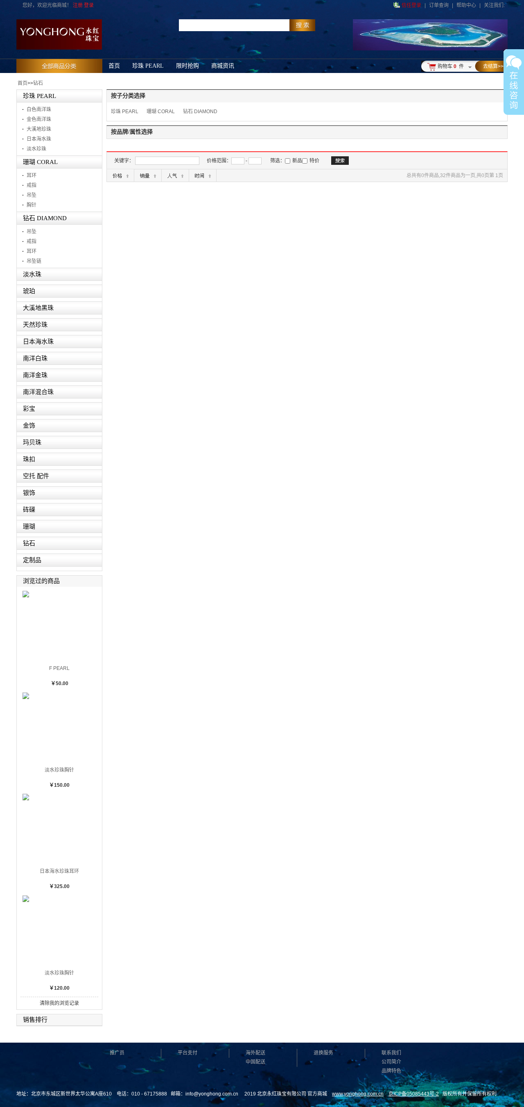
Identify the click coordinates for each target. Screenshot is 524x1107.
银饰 (29, 493)
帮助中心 (466, 5)
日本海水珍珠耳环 (59, 871)
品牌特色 (391, 1071)
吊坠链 (34, 261)
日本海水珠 (39, 139)
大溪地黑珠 (38, 308)
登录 (89, 5)
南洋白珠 (35, 358)
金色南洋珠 (39, 119)
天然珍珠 (35, 324)
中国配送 (255, 1062)
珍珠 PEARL (39, 96)
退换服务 (323, 1053)
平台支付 (187, 1053)
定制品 (32, 560)
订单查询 (439, 5)
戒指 (31, 185)
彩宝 (29, 408)
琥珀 (29, 291)
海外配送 (255, 1053)
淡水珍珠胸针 (59, 770)
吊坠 (31, 195)
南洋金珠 (35, 375)
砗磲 (29, 509)
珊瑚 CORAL (40, 162)
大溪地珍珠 (39, 129)
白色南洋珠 (39, 109)
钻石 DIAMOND (45, 218)
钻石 (38, 83)
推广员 (117, 1053)
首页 (22, 83)
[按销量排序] (147, 175)
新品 (297, 161)
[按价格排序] (120, 175)
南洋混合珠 (38, 392)
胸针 (31, 205)
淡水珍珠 (36, 149)
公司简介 (391, 1062)
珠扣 (29, 459)
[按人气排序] (175, 175)
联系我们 (391, 1053)
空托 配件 (36, 476)
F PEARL (59, 668)
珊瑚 (29, 526)
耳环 (31, 175)
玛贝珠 (32, 442)
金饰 (29, 425)
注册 (78, 5)
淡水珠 (32, 274)
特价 (314, 161)
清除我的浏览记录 (59, 1003)
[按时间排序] (202, 175)
